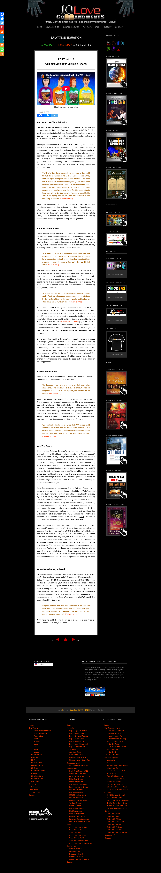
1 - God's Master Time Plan (41, 730)
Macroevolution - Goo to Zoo (79, 760)
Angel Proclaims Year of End (79, 776)
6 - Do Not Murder (113, 744)
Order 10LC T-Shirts (114, 819)
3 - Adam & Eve (37, 736)
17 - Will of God (36, 773)
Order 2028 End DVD (76, 838)
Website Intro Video (76, 797)
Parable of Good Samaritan (79, 819)
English (40, 664)
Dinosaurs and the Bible (77, 757)
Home (59, 710)
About (65, 710)
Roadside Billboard (76, 854)
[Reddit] (2, 32)
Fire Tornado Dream (76, 808)
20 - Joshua (35, 781)
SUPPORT (107, 27)
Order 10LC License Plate (116, 821)
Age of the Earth (75, 752)
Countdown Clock (73, 763)
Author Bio (33, 784)
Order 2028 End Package (78, 827)
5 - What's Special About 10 (117, 805)
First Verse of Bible (76, 792)
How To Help (71, 846)
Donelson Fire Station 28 (78, 800)
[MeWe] (2, 40)
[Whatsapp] (2, 49)
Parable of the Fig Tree (77, 816)
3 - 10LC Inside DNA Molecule (117, 800)
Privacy (93, 710)
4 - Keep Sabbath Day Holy (116, 738)
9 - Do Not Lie (112, 752)
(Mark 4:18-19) (76, 302)
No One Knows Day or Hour (79, 765)
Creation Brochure (75, 848)
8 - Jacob (35, 749)
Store (69, 824)
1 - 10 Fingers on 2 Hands (116, 795)
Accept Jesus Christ (114, 781)
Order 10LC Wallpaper (115, 827)
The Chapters (34, 728)
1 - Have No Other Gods (115, 730)
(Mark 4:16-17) (53, 264)
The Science (71, 749)
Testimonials (35, 792)
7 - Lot (34, 746)
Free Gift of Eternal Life (115, 776)
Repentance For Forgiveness (117, 765)
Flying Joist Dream (76, 779)
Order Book (33, 789)
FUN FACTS (87, 27)
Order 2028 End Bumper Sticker (80, 843)
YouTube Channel (75, 803)
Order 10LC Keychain (114, 829)
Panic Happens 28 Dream (78, 787)
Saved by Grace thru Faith (116, 771)
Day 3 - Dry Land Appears (78, 736)
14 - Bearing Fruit (37, 765)
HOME (39, 27)
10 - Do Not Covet (112, 754)
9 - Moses (35, 752)
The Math (70, 728)
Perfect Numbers (75, 805)
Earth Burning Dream (76, 813)
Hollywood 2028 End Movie (79, 859)
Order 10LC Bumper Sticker (117, 832)
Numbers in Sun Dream (77, 773)
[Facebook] (40, 115)
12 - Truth (34, 760)
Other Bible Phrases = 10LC (117, 787)
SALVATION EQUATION (71, 27)
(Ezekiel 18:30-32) (72, 614)
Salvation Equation (111, 757)
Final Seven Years (75, 811)
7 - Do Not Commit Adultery (116, 746)
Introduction (35, 787)
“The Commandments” (70, 321)
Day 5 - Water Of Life (76, 741)
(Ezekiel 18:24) (55, 393)
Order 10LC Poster (113, 813)
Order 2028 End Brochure (78, 840)
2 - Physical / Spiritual (39, 733)
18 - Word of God (37, 776)
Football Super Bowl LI (77, 781)
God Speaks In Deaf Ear (78, 784)
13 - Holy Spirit (36, 762)
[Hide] (1, 58)
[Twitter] (54, 115)
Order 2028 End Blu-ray (77, 835)
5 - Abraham (36, 741)
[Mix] (2, 45)
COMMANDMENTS (52, 27)
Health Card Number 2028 (78, 771)
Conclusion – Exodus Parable (117, 789)
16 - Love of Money (38, 770)
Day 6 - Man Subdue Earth (78, 744)
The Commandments (112, 728)
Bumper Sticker (74, 851)
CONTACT (119, 27)
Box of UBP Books (76, 789)
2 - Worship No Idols (114, 733)
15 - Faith (34, 768)
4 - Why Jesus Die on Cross (117, 803)
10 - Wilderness (36, 754)
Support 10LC (110, 835)
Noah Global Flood (75, 754)
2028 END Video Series (77, 795)
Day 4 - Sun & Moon (76, 738)
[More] (2, 54)
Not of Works (111, 773)
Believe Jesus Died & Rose (116, 779)
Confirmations (72, 768)
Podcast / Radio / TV (76, 856)
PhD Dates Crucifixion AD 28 (79, 821)
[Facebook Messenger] (47, 115)
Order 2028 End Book (77, 830)
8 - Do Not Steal (112, 749)
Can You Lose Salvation (115, 784)
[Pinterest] (2, 27)
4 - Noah (35, 738)
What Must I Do (112, 768)
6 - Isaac (35, 744)
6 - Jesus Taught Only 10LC (117, 808)
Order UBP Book (75, 832)
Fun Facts (107, 792)
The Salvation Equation (115, 763)
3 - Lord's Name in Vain (115, 736)
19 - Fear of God (37, 778)
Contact (101, 710)
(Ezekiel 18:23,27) (49, 436)
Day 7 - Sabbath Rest (77, 746)
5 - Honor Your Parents (115, 741)
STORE (97, 27)
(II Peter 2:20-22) (66, 198)
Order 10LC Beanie (114, 824)
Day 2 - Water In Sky (76, 733)
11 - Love (34, 757)
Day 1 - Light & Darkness (78, 730)
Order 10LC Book (113, 816)
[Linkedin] (2, 36)
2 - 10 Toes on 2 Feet (114, 797)
